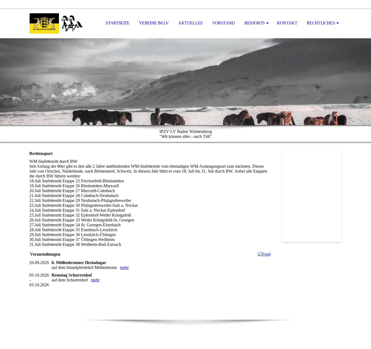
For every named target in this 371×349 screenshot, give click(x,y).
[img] (56, 23)
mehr (124, 267)
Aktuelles (190, 23)
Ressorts (254, 23)
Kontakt (287, 23)
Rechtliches (321, 23)
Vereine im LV (154, 23)
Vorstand (223, 23)
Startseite (118, 23)
